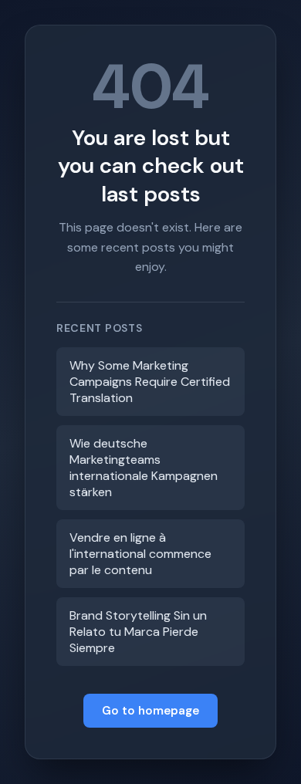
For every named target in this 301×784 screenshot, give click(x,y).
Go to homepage (150, 710)
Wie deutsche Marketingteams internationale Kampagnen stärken (143, 467)
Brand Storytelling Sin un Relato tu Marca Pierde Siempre (138, 631)
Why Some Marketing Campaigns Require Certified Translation (149, 381)
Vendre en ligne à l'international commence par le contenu (140, 553)
